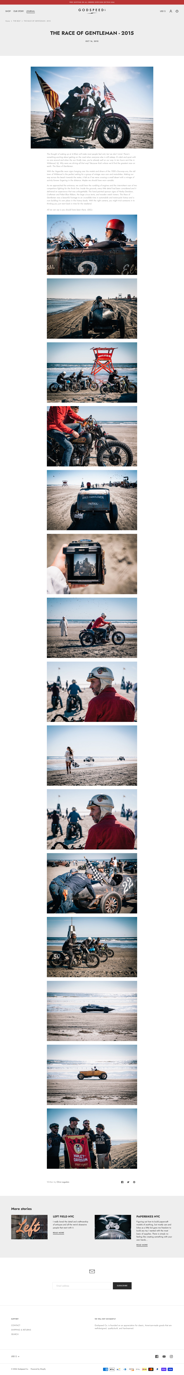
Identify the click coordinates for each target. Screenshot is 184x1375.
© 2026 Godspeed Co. (19, 1369)
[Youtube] (164, 1356)
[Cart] (177, 11)
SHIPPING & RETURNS (21, 1329)
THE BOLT (16, 21)
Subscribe (122, 1285)
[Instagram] (171, 1356)
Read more (58, 1232)
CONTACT (15, 1325)
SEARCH (15, 1334)
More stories (21, 1208)
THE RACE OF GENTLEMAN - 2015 (37, 21)
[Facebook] (157, 1356)
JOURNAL (31, 11)
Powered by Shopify (38, 1369)
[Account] (171, 11)
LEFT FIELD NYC (63, 1216)
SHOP (8, 11)
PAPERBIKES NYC (148, 1216)
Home (7, 21)
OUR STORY (18, 11)
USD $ (163, 11)
